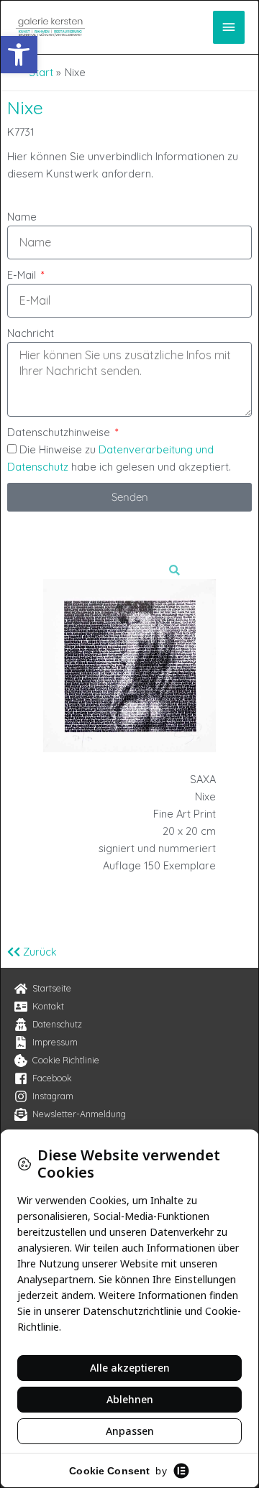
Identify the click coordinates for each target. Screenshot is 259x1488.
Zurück (38, 951)
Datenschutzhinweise (60, 432)
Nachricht (30, 333)
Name (22, 216)
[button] (18, 54)
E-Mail (23, 275)
